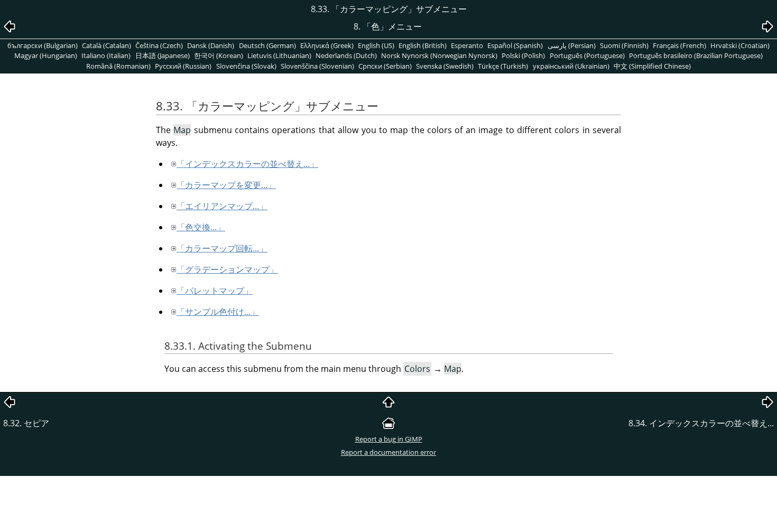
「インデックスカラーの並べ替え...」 (247, 164)
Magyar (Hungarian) (45, 55)
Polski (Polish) (523, 55)
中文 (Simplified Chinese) (652, 66)
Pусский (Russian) (183, 66)
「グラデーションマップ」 (227, 269)
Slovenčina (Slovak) (246, 66)
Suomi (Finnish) (624, 45)
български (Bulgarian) (42, 45)
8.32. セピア (26, 423)
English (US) (376, 45)
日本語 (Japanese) (162, 55)
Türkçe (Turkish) (503, 66)
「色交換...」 (201, 227)
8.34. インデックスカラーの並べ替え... (701, 423)
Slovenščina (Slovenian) (317, 66)
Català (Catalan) (106, 45)
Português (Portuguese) (587, 55)
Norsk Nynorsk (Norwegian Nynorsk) (439, 55)
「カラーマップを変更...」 (226, 185)
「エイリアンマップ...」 (222, 206)
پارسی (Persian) (572, 45)
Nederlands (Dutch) (346, 55)
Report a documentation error (388, 452)
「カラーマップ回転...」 (222, 248)
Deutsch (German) (267, 45)
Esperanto (467, 45)
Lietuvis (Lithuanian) (279, 55)
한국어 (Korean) (218, 55)
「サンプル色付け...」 (218, 311)
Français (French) (679, 45)
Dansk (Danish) (210, 45)
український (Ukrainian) (571, 66)
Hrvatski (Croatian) (740, 45)
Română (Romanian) (118, 66)
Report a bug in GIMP (388, 439)
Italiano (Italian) (106, 55)
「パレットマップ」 (215, 290)
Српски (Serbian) (385, 66)
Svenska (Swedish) (445, 66)
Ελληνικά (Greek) (327, 45)
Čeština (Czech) (159, 45)
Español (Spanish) (515, 45)
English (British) (423, 45)
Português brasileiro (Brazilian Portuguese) (696, 55)
